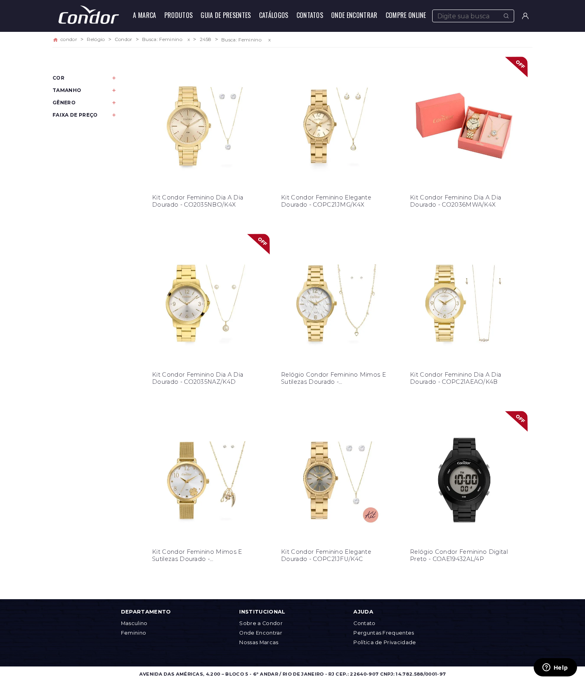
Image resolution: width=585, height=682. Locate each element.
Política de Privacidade (384, 642)
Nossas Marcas (258, 642)
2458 (206, 39)
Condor (124, 39)
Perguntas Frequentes (383, 633)
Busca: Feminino (162, 39)
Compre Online (406, 15)
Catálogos (274, 15)
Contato (364, 623)
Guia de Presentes (226, 15)
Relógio (96, 39)
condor (68, 39)
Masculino (134, 623)
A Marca (144, 15)
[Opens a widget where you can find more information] (555, 668)
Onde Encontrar (354, 15)
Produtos (178, 15)
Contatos (310, 15)
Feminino (133, 633)
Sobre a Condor (260, 623)
